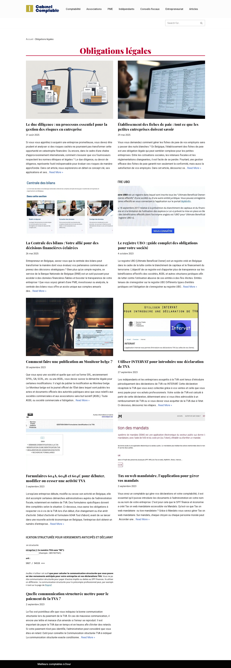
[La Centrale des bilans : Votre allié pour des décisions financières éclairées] (69, 208)
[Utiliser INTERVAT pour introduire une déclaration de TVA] (161, 327)
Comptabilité (73, 9)
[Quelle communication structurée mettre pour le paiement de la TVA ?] (69, 559)
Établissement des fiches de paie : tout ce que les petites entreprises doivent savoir (158, 127)
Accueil (29, 39)
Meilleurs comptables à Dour (54, 664)
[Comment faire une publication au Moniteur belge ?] (69, 327)
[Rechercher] (201, 23)
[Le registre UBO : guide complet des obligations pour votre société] (161, 208)
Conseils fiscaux (150, 9)
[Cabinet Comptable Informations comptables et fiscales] (43, 9)
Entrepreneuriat (174, 9)
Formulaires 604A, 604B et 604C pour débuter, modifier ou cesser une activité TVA (65, 478)
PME (110, 9)
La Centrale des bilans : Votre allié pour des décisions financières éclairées (62, 245)
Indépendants (126, 9)
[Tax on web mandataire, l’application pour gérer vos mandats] (161, 441)
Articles (193, 9)
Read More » (56, 172)
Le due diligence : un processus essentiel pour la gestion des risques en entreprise (66, 127)
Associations (94, 9)
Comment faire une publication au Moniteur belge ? (69, 361)
